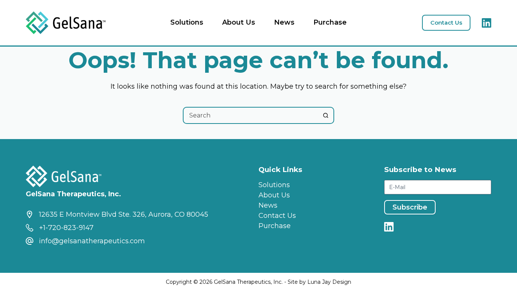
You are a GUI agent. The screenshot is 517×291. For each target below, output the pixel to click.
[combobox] (251, 115)
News (284, 22)
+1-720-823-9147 (66, 228)
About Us (238, 22)
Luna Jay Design (329, 281)
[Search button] (325, 115)
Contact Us (446, 22)
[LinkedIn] (486, 23)
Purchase (330, 22)
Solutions (186, 22)
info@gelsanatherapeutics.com (92, 241)
